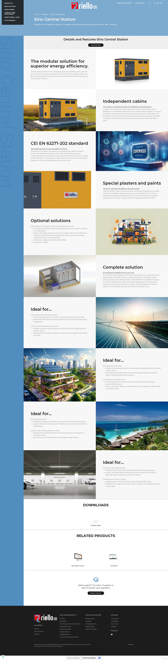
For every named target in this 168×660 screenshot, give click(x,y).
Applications (10, 6)
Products (8, 3)
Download (88, 621)
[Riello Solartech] (84, 6)
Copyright (113, 626)
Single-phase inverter (65, 626)
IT (155, 3)
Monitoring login (12, 17)
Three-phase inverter (65, 629)
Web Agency (131, 644)
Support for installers (91, 629)
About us (36, 629)
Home (36, 14)
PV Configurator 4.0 (90, 624)
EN (158, 3)
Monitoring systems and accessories (70, 624)
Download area (96, 45)
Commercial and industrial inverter (69, 637)
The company (9, 20)
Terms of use (114, 624)
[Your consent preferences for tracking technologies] (3, 657)
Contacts (139, 3)
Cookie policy (114, 621)
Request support (95, 593)
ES (161, 3)
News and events (124, 3)
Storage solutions (65, 631)
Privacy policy (115, 618)
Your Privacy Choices (89, 658)
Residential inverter (65, 634)
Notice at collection (73, 658)
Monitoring (9, 9)
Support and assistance (9, 13)
